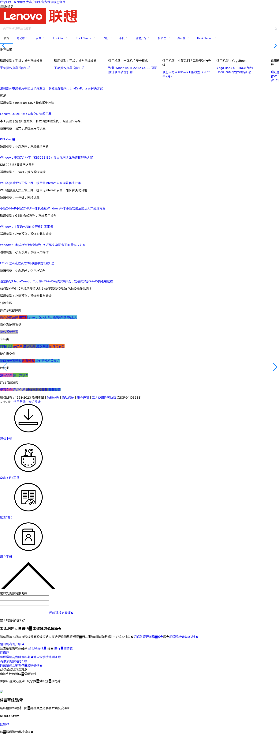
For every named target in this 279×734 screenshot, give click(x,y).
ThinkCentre (83, 38)
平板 (105, 38)
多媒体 (18, 346)
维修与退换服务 (37, 389)
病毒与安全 (57, 346)
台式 (38, 38)
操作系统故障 (9, 317)
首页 (6, 38)
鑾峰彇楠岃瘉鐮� (61, 613)
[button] (4, 46)
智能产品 (141, 38)
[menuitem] (6, 38)
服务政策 (54, 389)
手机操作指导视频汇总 (15, 68)
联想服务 (6, 2)
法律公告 (53, 397)
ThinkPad (59, 38)
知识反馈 (34, 402)
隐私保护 (68, 397)
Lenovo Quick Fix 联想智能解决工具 (52, 317)
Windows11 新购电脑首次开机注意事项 (26, 226)
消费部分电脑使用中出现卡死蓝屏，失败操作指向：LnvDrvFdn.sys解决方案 (51, 88)
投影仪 (162, 38)
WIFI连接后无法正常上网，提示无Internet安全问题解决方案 (40, 183)
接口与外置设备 (11, 361)
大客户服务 (33, 2)
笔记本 (21, 38)
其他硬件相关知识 (47, 361)
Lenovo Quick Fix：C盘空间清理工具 (25, 114)
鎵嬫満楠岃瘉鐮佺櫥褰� (16, 657)
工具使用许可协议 (104, 397)
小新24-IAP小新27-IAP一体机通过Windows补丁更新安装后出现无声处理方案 (53, 208)
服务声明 (83, 397)
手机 (122, 38)
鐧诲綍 (4, 652)
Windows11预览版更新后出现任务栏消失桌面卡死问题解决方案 (43, 245)
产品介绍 (19, 389)
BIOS (23, 317)
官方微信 (47, 2)
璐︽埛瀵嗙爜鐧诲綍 (47, 657)
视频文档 (6, 389)
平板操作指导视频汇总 (69, 68)
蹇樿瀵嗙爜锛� (30, 665)
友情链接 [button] (5, 401)
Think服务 (19, 2)
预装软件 (6, 375)
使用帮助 (19, 402)
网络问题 (6, 346)
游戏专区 (42, 346)
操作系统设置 (9, 332)
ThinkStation (204, 38)
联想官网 (59, 2)
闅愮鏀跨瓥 (63, 648)
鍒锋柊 (4, 724)
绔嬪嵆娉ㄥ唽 (9, 665)
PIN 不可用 (7, 139)
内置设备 (28, 361)
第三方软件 (20, 375)
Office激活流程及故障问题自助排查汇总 (27, 263)
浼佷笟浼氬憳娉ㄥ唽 (13, 661)
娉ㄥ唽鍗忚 (37, 648)
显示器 (181, 38)
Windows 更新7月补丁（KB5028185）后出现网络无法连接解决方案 (46, 157)
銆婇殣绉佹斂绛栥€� (184, 636)
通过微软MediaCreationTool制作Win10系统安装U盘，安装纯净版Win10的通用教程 (56, 281)
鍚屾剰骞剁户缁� (12, 644)
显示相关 (29, 346)
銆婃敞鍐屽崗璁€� (148, 636)
